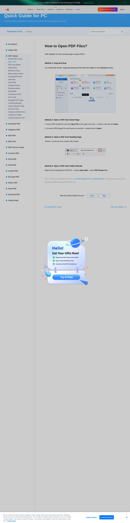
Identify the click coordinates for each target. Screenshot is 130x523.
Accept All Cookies (107, 517)
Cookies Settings (91, 517)
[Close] (127, 517)
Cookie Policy (11, 521)
